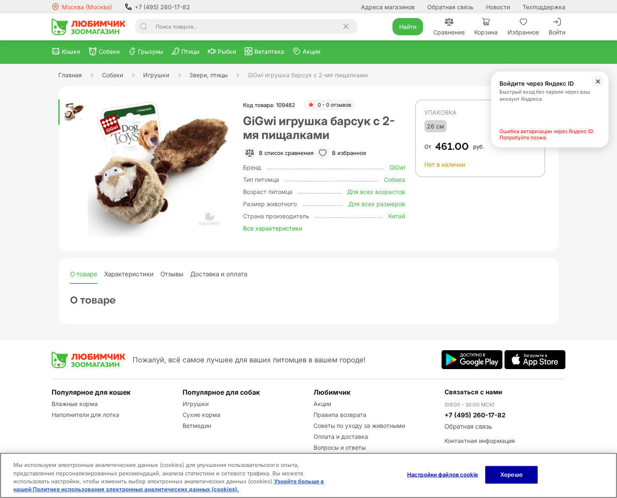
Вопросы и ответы (340, 447)
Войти (557, 32)
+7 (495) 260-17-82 (162, 6)
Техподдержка (544, 6)
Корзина (486, 32)
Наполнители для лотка (85, 414)
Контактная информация (479, 440)
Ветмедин (197, 425)
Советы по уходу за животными (359, 425)
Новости (498, 6)
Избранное (523, 32)
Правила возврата (340, 414)
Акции (322, 403)
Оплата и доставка (341, 436)
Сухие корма (201, 414)
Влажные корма (75, 403)
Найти (407, 26)
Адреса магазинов (388, 6)
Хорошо (511, 474)
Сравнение (449, 32)
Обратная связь (450, 6)
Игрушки (196, 403)
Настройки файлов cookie (442, 474)
